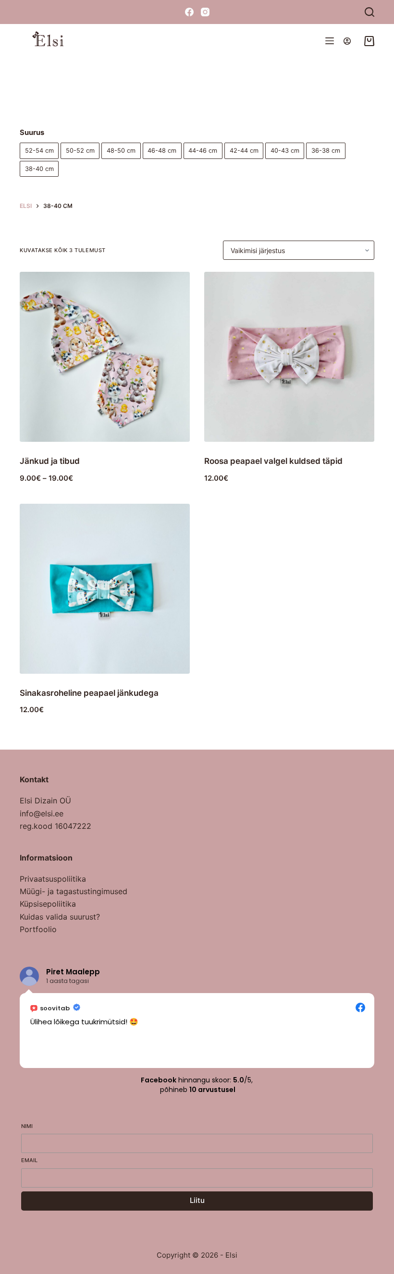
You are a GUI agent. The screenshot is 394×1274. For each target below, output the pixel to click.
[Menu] (329, 40)
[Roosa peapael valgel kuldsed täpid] (289, 357)
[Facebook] (189, 12)
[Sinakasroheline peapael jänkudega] (105, 589)
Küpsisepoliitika (48, 904)
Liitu (197, 1200)
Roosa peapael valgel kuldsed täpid (273, 461)
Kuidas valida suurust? (60, 917)
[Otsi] (369, 12)
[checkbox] (39, 150)
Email (29, 1160)
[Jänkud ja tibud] (105, 357)
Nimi (27, 1126)
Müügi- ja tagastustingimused (73, 891)
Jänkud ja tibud (50, 461)
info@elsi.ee (41, 813)
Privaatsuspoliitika (53, 879)
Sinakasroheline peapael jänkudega (89, 693)
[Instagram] (205, 12)
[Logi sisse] (347, 41)
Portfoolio (38, 929)
